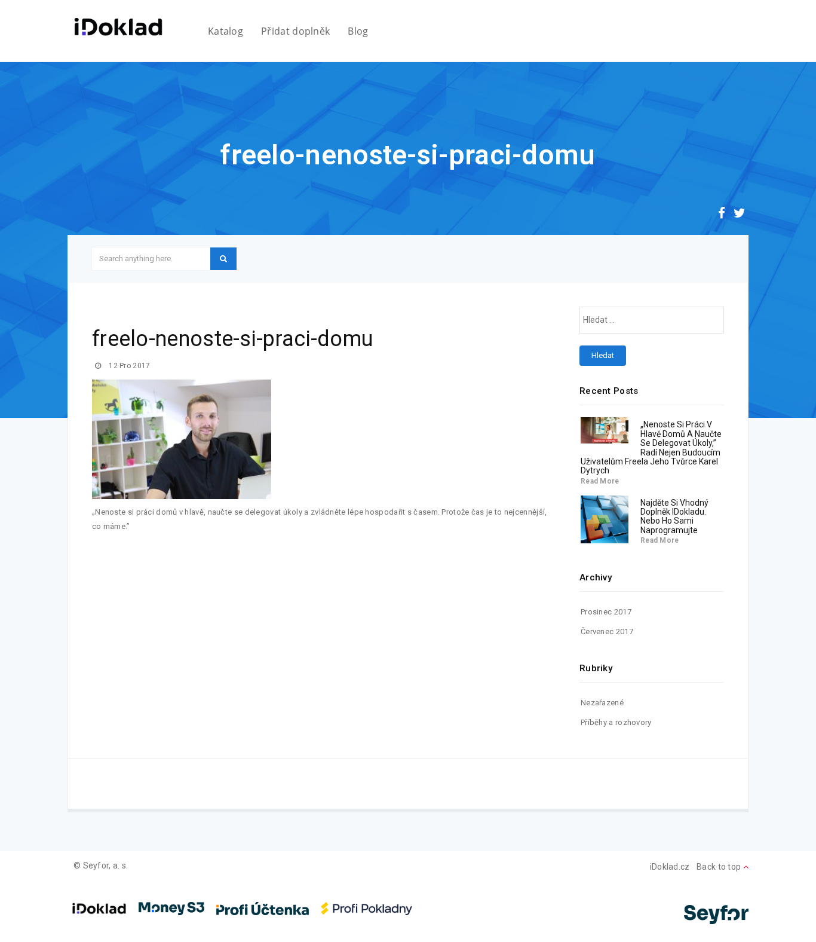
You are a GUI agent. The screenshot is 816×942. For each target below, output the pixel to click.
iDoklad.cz (670, 866)
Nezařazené (602, 702)
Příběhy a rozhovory (616, 722)
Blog (358, 31)
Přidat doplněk (295, 31)
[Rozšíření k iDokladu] (118, 27)
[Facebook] (721, 214)
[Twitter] (740, 214)
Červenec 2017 (607, 631)
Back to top (720, 866)
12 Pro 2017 (129, 366)
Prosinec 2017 (606, 611)
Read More (600, 481)
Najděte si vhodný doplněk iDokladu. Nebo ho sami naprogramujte (674, 516)
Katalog (225, 31)
